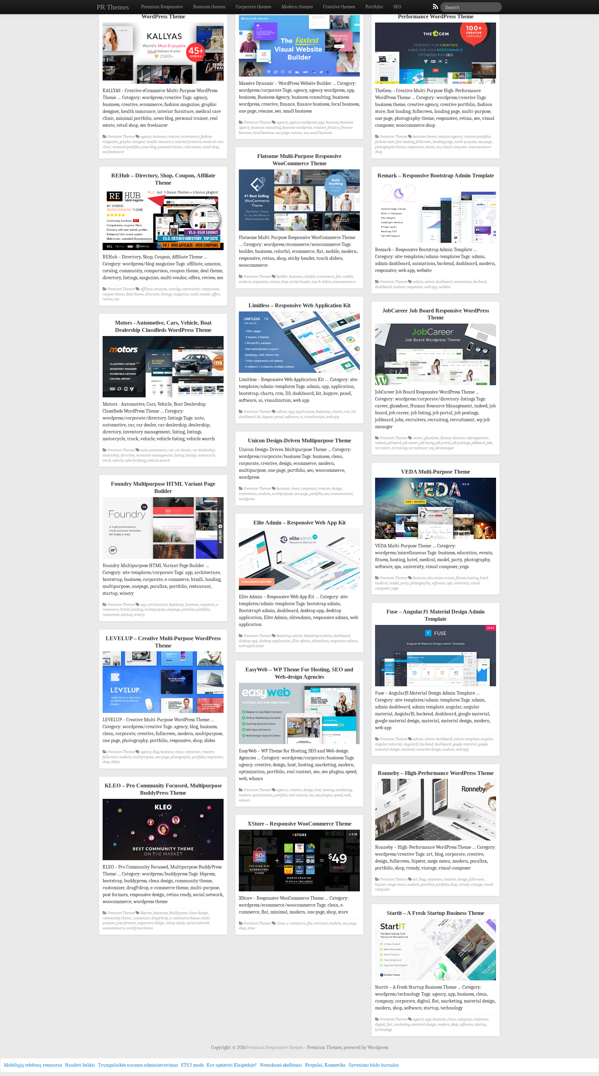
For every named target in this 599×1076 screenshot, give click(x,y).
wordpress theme (140, 928)
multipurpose (282, 494)
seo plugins (323, 795)
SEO (397, 7)
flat (338, 276)
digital (380, 1024)
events (449, 578)
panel (279, 417)
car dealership (203, 450)
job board (394, 443)
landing (137, 609)
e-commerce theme (185, 918)
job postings (461, 443)
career (418, 438)
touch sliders (322, 282)
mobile (348, 276)
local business (263, 133)
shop (284, 282)
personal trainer (170, 147)
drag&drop (159, 918)
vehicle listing (135, 460)
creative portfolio (477, 136)
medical (381, 583)
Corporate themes (253, 7)
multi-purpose (465, 142)
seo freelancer (113, 152)
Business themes (209, 7)
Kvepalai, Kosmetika (325, 1065)
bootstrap (323, 411)
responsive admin (344, 641)
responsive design (150, 923)
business (159, 136)
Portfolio (374, 7)
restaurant (111, 614)
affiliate (146, 289)
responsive (415, 147)
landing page (443, 142)
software (291, 417)
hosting (473, 578)
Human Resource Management (464, 438)
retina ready (175, 923)
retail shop (210, 147)
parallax (188, 609)
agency (145, 136)
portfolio (316, 494)
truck (107, 460)
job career (410, 443)
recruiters (382, 448)
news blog (148, 147)
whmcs (244, 800)
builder (282, 276)
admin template (466, 739)
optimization (262, 795)
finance (333, 127)
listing (179, 455)
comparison (210, 289)
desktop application (274, 641)
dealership (111, 455)
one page (282, 133)
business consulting (266, 127)
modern (245, 282)
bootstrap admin (290, 636)
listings (166, 294)
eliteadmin (320, 641)
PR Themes (113, 7)
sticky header (300, 282)
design (337, 488)
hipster (380, 884)
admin (418, 282)
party (404, 583)
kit (259, 417)
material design (428, 749)
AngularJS (411, 744)
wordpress (247, 499)
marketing (344, 790)
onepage (173, 609)
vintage (477, 884)
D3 (353, 411)
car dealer (183, 450)
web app (430, 287)
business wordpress (297, 127)
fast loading (405, 142)
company (464, 1019)
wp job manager (441, 448)
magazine (181, 294)
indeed (380, 443)
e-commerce (296, 923)
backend (479, 282)
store (251, 928)
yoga (395, 588)
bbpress (146, 913)
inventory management (154, 455)
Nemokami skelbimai (281, 1065)
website (445, 287)
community (191, 289)
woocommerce (344, 282)
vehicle (117, 460)
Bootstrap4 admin (318, 636)
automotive (158, 450)
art (415, 879)
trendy (464, 884)
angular (487, 739)
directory (152, 294)
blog (156, 752)
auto (144, 450)
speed (338, 795)
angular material (388, 744)
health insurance (160, 142)
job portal (443, 443)
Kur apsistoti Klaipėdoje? (232, 1065)
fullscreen (423, 142)
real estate (192, 147)
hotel (484, 578)
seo (306, 133)
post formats (126, 923)
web (347, 795)
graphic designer (133, 142)
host (318, 790)
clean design (198, 913)
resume (296, 133)
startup (127, 614)
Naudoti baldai (80, 1065)
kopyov (267, 417)
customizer (141, 918)
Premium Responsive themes (275, 1047)
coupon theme (114, 294)
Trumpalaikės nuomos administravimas (138, 1065)
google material (465, 744)
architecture (158, 604)
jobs (489, 443)
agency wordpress (303, 122)
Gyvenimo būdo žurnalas (374, 1065)
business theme (424, 136)
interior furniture (188, 142)
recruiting (399, 448)
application (305, 411)
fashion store (385, 142)
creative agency (450, 136)
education (435, 578)
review (108, 299)
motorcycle (206, 455)
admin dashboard (438, 282)
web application (251, 646)
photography (420, 583)
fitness (461, 578)
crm (347, 411)
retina (430, 147)
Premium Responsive (162, 7)
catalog (174, 289)
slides (115, 762)
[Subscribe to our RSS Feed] (435, 8)
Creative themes (339, 7)
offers (216, 294)
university (461, 583)
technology (383, 1030)
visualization (314, 417)
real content (298, 795)
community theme (117, 918)
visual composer (454, 147)
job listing (426, 443)
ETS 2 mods (192, 1065)
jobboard (478, 443)
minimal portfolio (126, 147)
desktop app (248, 641)
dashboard (383, 287)
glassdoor (431, 438)
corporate (308, 488)
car (171, 450)
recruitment (418, 448)
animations (463, 282)
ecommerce (190, 136)
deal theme (135, 294)
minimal (321, 923)
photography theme (390, 147)
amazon (160, 289)
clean (295, 488)
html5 (125, 609)
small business (321, 133)
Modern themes (297, 7)
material (408, 749)
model (394, 583)
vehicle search (159, 460)
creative (173, 136)
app (321, 122)
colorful (309, 276)
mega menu (397, 884)
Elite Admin (301, 641)
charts (337, 411)
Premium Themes (121, 136)
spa (449, 583)
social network (197, 923)
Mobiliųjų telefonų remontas (33, 1065)
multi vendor (200, 294)
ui (301, 417)
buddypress (178, 913)
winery (139, 614)
